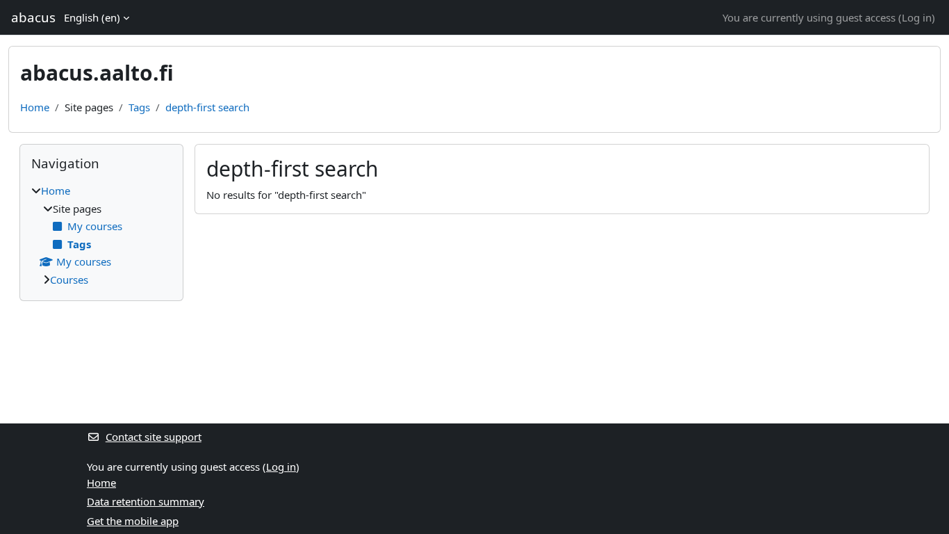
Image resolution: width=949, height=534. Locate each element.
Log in (917, 17)
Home (34, 107)
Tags (139, 107)
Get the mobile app (133, 521)
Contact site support (153, 437)
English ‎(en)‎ (92, 17)
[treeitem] (101, 235)
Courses (69, 279)
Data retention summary (145, 501)
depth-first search (207, 107)
